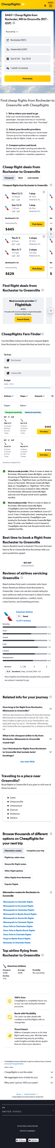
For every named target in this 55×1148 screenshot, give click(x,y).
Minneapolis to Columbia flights (18, 922)
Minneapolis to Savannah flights (18, 906)
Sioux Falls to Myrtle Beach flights (19, 930)
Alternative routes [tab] (13, 850)
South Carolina (29, 1094)
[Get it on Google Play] (21, 1140)
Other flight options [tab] (14, 871)
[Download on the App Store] (33, 1140)
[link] (23, 319)
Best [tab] (20, 178)
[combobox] (12, 32)
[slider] (52, 387)
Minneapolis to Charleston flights (18, 910)
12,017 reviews (23, 620)
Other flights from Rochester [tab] (18, 877)
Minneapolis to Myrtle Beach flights (20, 914)
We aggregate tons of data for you (21, 1077)
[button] (13, 23)
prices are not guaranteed (13, 1064)
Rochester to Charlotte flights (17, 942)
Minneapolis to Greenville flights (18, 918)
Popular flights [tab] (11, 884)
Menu (50, 2)
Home (18, 1094)
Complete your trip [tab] (35, 850)
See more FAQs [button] (28, 761)
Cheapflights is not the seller (18, 1072)
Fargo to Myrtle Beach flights (16, 938)
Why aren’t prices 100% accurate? (21, 1082)
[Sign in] (45, 6)
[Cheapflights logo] (10, 4)
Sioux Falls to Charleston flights (18, 926)
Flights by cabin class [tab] (14, 857)
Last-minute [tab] (33, 178)
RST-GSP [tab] (27, 563)
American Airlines (24, 612)
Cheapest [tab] (9, 178)
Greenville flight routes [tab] (15, 864)
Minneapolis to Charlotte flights (18, 902)
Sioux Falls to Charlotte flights (17, 934)
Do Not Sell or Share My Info (27, 1126)
